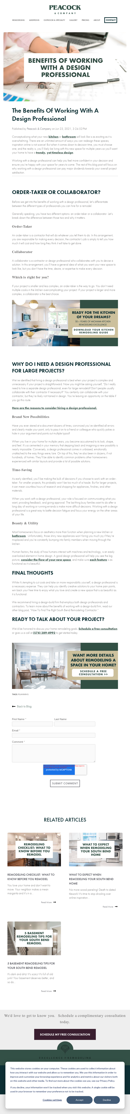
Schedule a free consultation (98, 629)
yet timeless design (60, 152)
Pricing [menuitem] (85, 20)
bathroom (69, 137)
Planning (23, 694)
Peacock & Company (39, 129)
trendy (40, 152)
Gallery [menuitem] (73, 20)
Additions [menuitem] (34, 20)
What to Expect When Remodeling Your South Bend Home (91, 879)
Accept (79, 1099)
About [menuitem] (97, 20)
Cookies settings (52, 1099)
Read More (46, 902)
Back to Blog (24, 706)
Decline (107, 1099)
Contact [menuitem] (111, 20)
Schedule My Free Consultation (65, 1034)
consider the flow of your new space (46, 560)
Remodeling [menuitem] (18, 20)
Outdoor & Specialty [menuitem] (54, 20)
